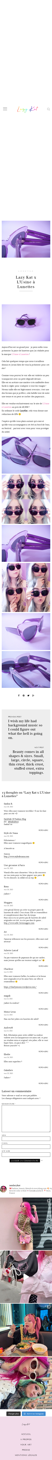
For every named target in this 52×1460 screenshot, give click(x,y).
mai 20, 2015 (8, 807)
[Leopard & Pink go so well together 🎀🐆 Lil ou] (26, 1224)
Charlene (8, 969)
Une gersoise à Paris (14, 865)
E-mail (5, 1143)
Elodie (7, 1054)
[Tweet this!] (28, 696)
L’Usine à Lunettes (20, 354)
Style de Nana (11, 833)
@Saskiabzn (13, 821)
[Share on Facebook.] (19, 696)
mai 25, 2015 (8, 1073)
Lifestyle (26, 271)
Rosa (6, 886)
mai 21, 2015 (8, 972)
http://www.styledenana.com (16, 856)
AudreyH (8, 1027)
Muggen (8, 902)
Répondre (43, 830)
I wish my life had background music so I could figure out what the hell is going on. (25, 729)
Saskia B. (8, 803)
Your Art (26, 1445)
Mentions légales (26, 1455)
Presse (26, 1450)
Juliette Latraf (11, 950)
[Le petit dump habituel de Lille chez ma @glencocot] (26, 1383)
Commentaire (9, 1104)
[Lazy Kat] (27, 109)
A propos (26, 1439)
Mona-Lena (10, 1011)
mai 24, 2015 (8, 1057)
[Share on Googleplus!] (33, 696)
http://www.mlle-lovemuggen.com (19, 923)
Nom (4, 1135)
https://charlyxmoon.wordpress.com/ (20, 987)
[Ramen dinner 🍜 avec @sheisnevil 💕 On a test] (26, 1330)
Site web (6, 1151)
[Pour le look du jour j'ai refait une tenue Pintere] (26, 1277)
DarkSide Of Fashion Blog (15, 819)
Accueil (26, 1434)
